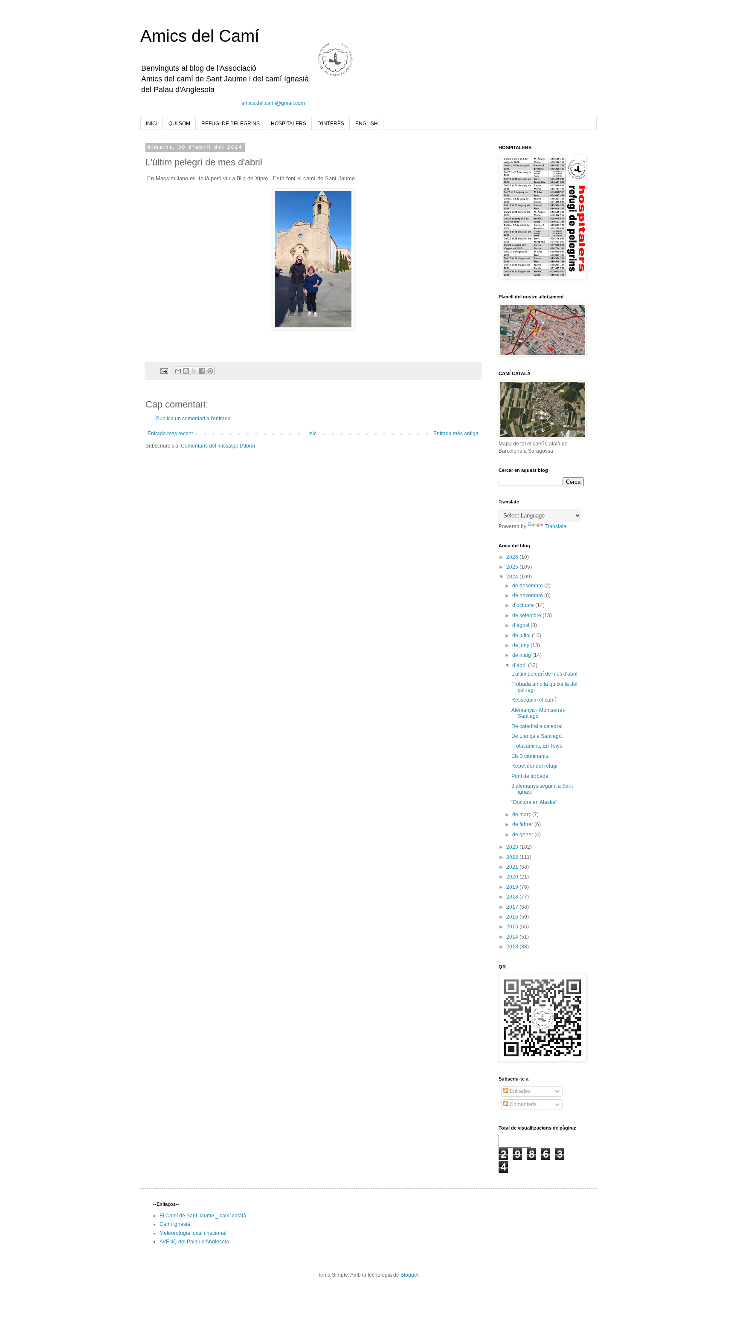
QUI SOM (179, 124)
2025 (512, 567)
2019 (512, 887)
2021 (512, 867)
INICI (151, 124)
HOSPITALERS (288, 124)
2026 (512, 557)
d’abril (520, 665)
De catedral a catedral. (537, 726)
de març (522, 815)
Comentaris (522, 1104)
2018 (512, 897)
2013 (512, 947)
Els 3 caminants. (530, 756)
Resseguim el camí (533, 700)
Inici (313, 433)
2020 (512, 877)
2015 (512, 927)
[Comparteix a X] (194, 371)
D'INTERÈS (330, 124)
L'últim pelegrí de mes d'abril (544, 674)
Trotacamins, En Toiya (537, 746)
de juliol (522, 636)
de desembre (528, 586)
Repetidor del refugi (534, 766)
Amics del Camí (199, 35)
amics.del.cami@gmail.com (273, 103)
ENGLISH (366, 124)
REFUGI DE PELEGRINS (230, 124)
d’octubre (523, 605)
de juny (521, 645)
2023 (512, 847)
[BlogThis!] (186, 371)
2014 (512, 937)
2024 (512, 577)
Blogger (409, 1275)
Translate (555, 526)
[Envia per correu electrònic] (178, 371)
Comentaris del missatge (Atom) (218, 446)
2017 (512, 907)
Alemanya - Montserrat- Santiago (538, 713)
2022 (512, 857)
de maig (522, 655)
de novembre (528, 595)
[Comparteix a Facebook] (202, 371)
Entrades (519, 1091)
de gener (523, 835)
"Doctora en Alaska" (534, 802)
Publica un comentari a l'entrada (193, 419)
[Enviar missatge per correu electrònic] (163, 370)
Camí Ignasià (175, 1224)
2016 (512, 917)
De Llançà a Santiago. (537, 736)
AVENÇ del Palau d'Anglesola (194, 1242)
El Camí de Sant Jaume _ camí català (203, 1216)
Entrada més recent (170, 433)
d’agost (521, 625)
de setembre (527, 615)
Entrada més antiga (456, 433)
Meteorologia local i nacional (193, 1233)
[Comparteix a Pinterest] (210, 371)
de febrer (523, 824)
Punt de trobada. (530, 776)
